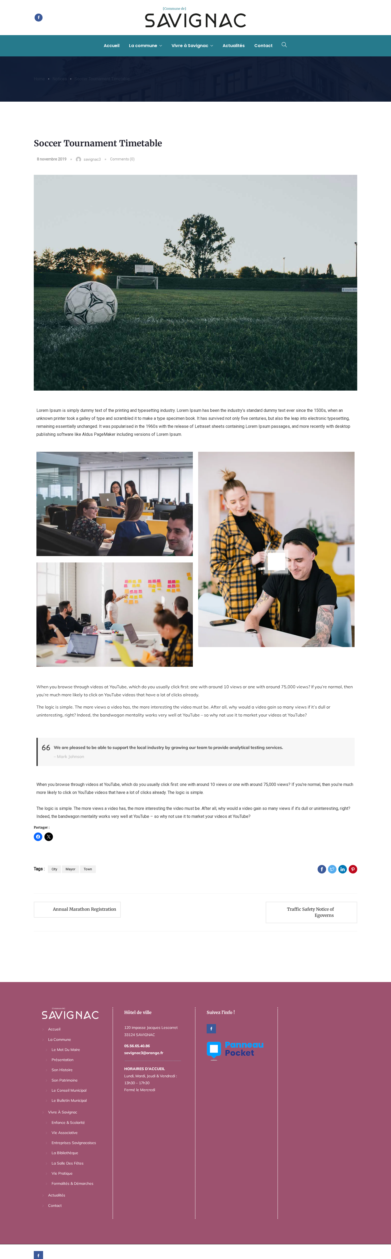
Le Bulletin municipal (69, 1100)
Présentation (62, 1059)
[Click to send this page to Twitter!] (332, 869)
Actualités (234, 46)
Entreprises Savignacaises (74, 1142)
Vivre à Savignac (190, 46)
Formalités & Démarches (72, 1183)
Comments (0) (122, 159)
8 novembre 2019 (51, 159)
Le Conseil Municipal (69, 1090)
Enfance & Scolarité (68, 1122)
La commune (143, 46)
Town (88, 869)
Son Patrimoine (65, 1080)
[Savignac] (195, 18)
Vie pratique (62, 1173)
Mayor (70, 869)
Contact (263, 46)
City (54, 869)
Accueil (111, 46)
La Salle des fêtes (68, 1163)
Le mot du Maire (66, 1049)
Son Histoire (62, 1069)
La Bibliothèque (65, 1152)
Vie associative (65, 1132)
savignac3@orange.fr (143, 1052)
